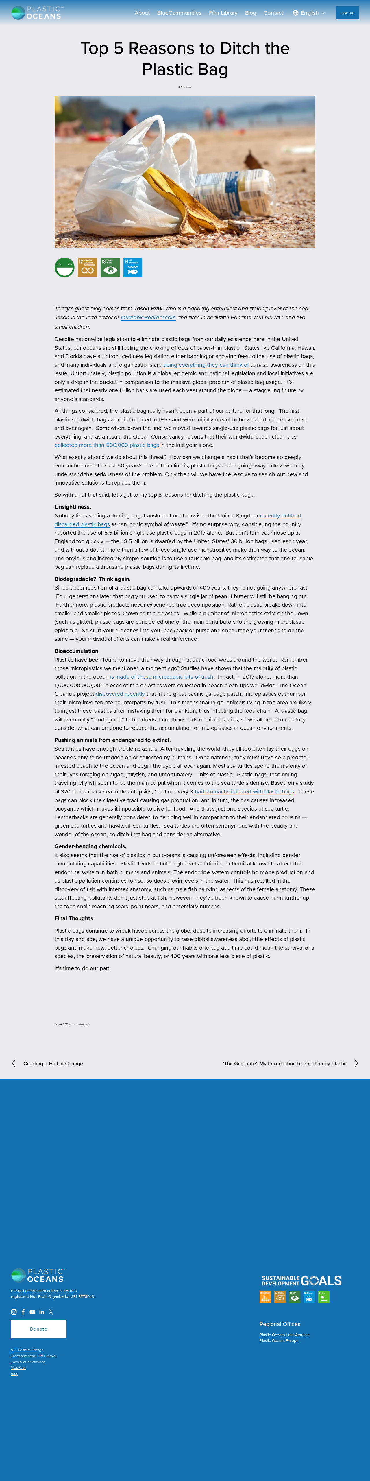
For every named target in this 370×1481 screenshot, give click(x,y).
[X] (51, 1312)
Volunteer (18, 1368)
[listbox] (310, 12)
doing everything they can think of (206, 365)
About (142, 12)
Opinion (185, 87)
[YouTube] (32, 1312)
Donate (347, 13)
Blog (250, 12)
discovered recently (120, 693)
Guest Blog (63, 1024)
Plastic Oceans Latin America (285, 1334)
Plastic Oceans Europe (279, 1340)
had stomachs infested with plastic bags (244, 791)
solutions (83, 1024)
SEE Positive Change (27, 1350)
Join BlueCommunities (28, 1362)
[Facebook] (23, 1312)
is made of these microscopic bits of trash (162, 676)
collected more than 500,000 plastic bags (107, 445)
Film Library (223, 12)
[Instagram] (14, 1312)
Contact (273, 12)
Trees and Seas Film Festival (33, 1356)
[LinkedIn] (42, 1312)
